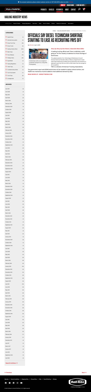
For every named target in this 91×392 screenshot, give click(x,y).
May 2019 (7, 290)
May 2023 (7, 180)
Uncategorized (10, 78)
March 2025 (8, 127)
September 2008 (9, 355)
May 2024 (7, 151)
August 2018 (8, 316)
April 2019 (7, 293)
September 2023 (9, 168)
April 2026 (7, 97)
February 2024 (8, 159)
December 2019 (8, 269)
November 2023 (8, 165)
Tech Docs (34, 23)
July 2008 (7, 358)
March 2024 (8, 156)
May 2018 (7, 325)
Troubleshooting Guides (12, 69)
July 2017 (7, 343)
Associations (70, 23)
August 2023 (8, 171)
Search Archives (11, 363)
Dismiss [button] (71, 2)
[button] (79, 9)
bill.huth (31, 45)
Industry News (8, 23)
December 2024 (8, 136)
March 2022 (8, 213)
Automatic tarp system (12, 40)
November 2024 (8, 139)
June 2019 (7, 287)
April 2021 (7, 233)
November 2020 (8, 239)
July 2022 (7, 201)
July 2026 (7, 88)
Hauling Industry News (12, 49)
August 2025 (8, 112)
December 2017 (8, 340)
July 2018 (7, 319)
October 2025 (8, 109)
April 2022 (7, 210)
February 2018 (8, 334)
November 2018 (8, 307)
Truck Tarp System (11, 72)
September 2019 (8, 278)
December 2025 (8, 106)
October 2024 (8, 142)
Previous (9, 372)
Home (54, 31)
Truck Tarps (10, 75)
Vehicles (51, 9)
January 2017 (8, 349)
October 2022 (8, 192)
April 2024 (7, 153)
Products (44, 9)
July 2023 (7, 174)
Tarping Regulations (26, 23)
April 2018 (7, 328)
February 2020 (8, 263)
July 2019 (7, 284)
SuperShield (10, 60)
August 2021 (8, 227)
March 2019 (7, 295)
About (67, 9)
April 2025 (7, 124)
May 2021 (7, 230)
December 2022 (8, 186)
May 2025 (7, 121)
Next (83, 372)
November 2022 (8, 189)
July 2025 (7, 115)
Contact (73, 9)
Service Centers (16, 23)
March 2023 (8, 183)
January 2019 (8, 301)
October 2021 (8, 222)
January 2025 (8, 133)
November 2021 (8, 219)
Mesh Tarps (10, 51)
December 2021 (8, 216)
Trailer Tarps (10, 66)
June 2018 (7, 322)
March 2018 (7, 331)
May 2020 (7, 254)
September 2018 (8, 313)
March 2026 (8, 100)
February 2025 (8, 130)
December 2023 (8, 162)
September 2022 (8, 195)
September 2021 (8, 224)
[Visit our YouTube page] (21, 383)
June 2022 (7, 204)
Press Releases (10, 54)
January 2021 (8, 236)
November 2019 (8, 272)
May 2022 (7, 207)
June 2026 (7, 91)
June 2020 (7, 251)
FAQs (40, 23)
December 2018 (8, 304)
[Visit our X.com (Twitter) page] (9, 383)
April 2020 (7, 257)
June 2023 (7, 177)
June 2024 (7, 148)
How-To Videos (46, 23)
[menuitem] (7, 379)
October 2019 (8, 275)
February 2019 (8, 298)
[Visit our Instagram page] (17, 383)
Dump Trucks (10, 46)
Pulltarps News (10, 57)
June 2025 (7, 118)
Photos (53, 23)
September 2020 (9, 245)
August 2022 (8, 198)
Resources (59, 9)
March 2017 (7, 346)
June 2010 (7, 352)
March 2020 (8, 260)
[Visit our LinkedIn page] (13, 383)
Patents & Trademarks (61, 23)
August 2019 (8, 281)
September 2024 (9, 145)
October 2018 (8, 310)
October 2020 (8, 242)
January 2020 (8, 266)
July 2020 (7, 248)
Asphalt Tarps (10, 37)
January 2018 (8, 337)
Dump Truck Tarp (11, 43)
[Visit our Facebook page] (5, 383)
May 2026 (7, 94)
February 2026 (8, 103)
